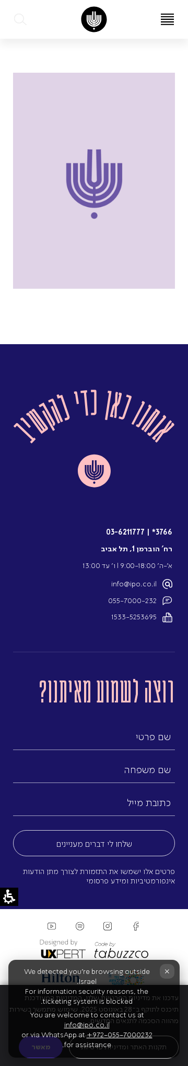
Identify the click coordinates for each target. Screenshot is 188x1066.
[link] (94, 19)
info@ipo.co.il (134, 584)
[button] (21, 19)
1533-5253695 (134, 617)
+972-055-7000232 (119, 1034)
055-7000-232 (132, 600)
